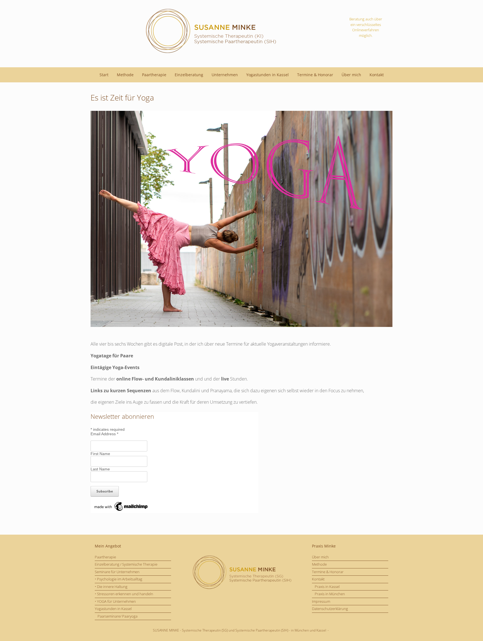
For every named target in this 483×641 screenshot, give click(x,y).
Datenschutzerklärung (330, 608)
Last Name (100, 469)
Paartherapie (154, 74)
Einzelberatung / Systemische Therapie (126, 564)
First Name (100, 453)
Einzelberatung (189, 74)
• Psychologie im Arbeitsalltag (118, 579)
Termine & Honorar (315, 74)
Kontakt (377, 74)
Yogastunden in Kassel (267, 74)
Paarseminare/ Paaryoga (118, 616)
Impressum (321, 601)
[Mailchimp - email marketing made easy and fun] (121, 511)
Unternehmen (225, 74)
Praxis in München (330, 593)
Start (104, 74)
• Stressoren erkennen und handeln (124, 593)
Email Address (104, 434)
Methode (125, 74)
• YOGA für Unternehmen (115, 601)
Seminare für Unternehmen (117, 571)
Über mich (351, 74)
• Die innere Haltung (111, 586)
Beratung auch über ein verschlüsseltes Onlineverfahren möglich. (365, 27)
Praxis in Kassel (327, 586)
